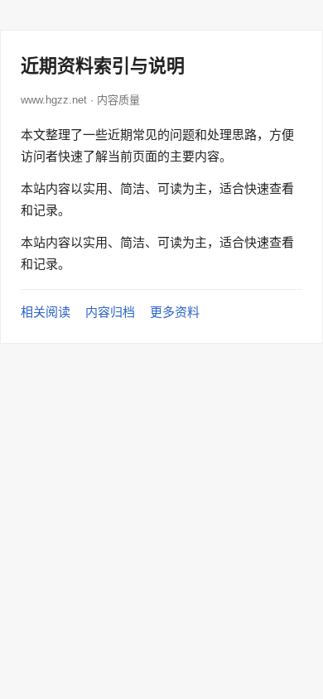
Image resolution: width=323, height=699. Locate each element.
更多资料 (175, 312)
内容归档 (110, 312)
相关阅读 (45, 312)
